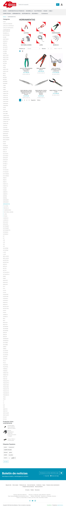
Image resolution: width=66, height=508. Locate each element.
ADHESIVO (5, 41)
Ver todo (6, 461)
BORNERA (5, 81)
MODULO (5, 264)
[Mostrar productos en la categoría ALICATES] (26, 26)
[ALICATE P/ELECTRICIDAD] (26, 60)
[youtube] (32, 501)
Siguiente (33, 99)
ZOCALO (5, 417)
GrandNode (49, 505)
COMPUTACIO (6, 115)
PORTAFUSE (5, 294)
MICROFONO (6, 260)
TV (3, 401)
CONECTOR (5, 121)
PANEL (4, 276)
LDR (4, 240)
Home (4, 16)
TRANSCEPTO (6, 380)
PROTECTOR (6, 306)
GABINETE (5, 191)
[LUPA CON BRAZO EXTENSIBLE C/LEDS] (56, 60)
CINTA (4, 107)
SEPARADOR (5, 338)
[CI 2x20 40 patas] (5, 440)
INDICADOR (5, 222)
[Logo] (10, 4)
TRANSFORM (6, 384)
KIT (3, 236)
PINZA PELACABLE (41, 69)
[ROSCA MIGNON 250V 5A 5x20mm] (5, 427)
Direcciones (37, 489)
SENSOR (5, 332)
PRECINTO (5, 302)
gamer (10, 452)
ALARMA (5, 51)
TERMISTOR (5, 372)
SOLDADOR (5, 350)
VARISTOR (5, 409)
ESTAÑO (5, 165)
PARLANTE (5, 280)
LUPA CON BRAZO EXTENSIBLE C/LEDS (56, 70)
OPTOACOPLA (6, 272)
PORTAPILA (5, 298)
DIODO (4, 141)
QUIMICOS (5, 314)
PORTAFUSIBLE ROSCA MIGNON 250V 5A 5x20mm (11, 427)
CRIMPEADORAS (7, 210)
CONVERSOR (6, 129)
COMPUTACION (6, 119)
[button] (61, 4)
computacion (11, 447)
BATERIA (5, 77)
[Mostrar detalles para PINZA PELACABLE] (41, 60)
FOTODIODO (6, 169)
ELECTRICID (5, 153)
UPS (4, 405)
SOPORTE (5, 356)
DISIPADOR (5, 145)
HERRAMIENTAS (6, 204)
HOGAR (4, 37)
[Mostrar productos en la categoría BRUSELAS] (56, 38)
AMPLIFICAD (5, 55)
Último (38, 99)
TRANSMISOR (6, 392)
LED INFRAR (5, 248)
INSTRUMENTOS (6, 230)
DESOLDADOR (6, 137)
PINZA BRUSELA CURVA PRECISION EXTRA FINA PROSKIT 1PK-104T (26, 93)
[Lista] (22, 51)
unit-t (13, 458)
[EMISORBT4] (5, 432)
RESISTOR (5, 322)
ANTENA (5, 61)
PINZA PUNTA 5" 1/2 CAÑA (56, 91)
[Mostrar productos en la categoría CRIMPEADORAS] (56, 26)
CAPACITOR (5, 91)
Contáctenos (44, 13)
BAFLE (4, 73)
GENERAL (5, 195)
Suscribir (47, 475)
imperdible (11, 454)
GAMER (5, 454)
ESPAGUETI (5, 157)
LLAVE (4, 252)
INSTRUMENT (6, 226)
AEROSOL (5, 43)
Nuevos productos (39, 486)
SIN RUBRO (5, 342)
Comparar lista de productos (28, 486)
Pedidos (32, 489)
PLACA (4, 290)
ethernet (5, 452)
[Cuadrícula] (20, 51)
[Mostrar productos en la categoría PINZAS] (41, 26)
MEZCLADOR (6, 256)
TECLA (4, 360)
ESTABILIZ (5, 161)
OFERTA (5, 457)
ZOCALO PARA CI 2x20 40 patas (11, 439)
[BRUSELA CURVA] (26, 82)
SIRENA (4, 346)
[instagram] (35, 501)
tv (9, 458)
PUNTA (4, 310)
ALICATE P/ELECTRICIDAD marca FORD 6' (26, 70)
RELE (4, 318)
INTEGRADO (5, 232)
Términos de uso (22, 484)
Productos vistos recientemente (52, 484)
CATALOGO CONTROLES (8, 25)
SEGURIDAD (5, 326)
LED (4, 244)
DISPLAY (5, 149)
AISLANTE (5, 47)
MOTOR (4, 268)
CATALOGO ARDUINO (7, 23)
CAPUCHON (5, 99)
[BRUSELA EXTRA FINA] (41, 82)
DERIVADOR (5, 133)
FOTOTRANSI (6, 173)
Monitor (44, 48)
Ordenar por (22, 48)
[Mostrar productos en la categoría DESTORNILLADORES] (26, 38)
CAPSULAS (5, 95)
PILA (4, 286)
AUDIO (4, 21)
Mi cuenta (27, 489)
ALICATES (6, 206)
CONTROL (5, 125)
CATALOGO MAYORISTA (8, 27)
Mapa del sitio (8, 484)
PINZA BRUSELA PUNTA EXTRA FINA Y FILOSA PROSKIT (41, 93)
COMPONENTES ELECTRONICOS (6, 30)
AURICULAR (5, 69)
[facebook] (30, 501)
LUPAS (5, 214)
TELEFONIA (5, 364)
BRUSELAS (6, 208)
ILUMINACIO (5, 218)
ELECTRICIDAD (6, 35)
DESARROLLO (6, 33)
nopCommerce (60, 505)
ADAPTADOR (5, 39)
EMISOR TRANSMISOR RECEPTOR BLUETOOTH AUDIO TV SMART (12, 433)
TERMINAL (5, 368)
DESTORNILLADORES (8, 212)
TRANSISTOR (6, 388)
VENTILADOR (6, 413)
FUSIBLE (5, 187)
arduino (5, 447)
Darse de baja (55, 475)
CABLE (4, 85)
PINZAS (5, 216)
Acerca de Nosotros (31, 484)
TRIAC (4, 397)
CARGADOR (5, 103)
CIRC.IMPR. (5, 111)
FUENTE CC (5, 183)
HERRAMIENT (6, 200)
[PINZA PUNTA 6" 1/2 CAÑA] (56, 82)
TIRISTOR (5, 376)
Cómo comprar (15, 484)
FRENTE (4, 177)
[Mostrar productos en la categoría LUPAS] (41, 38)
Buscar (44, 484)
